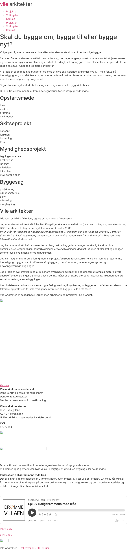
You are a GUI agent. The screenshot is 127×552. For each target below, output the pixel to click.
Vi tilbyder (12, 15)
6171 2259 (6, 534)
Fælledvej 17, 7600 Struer (34, 548)
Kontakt (10, 18)
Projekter (11, 11)
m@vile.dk (6, 528)
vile (16, 4)
